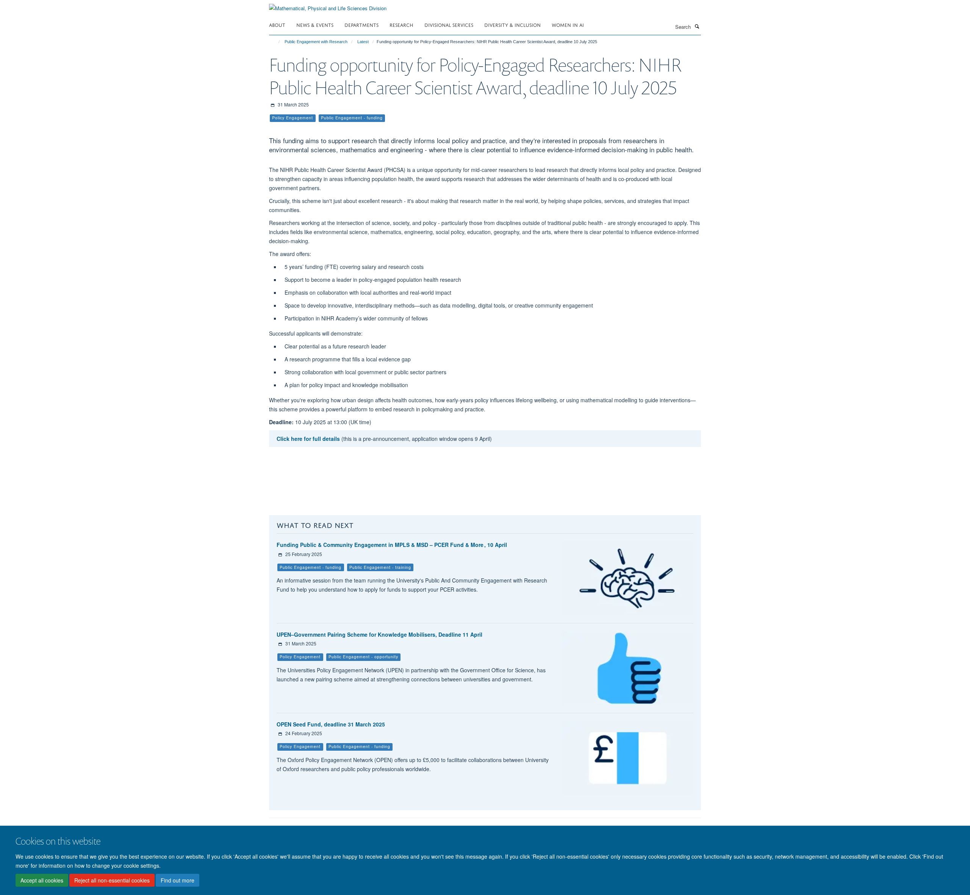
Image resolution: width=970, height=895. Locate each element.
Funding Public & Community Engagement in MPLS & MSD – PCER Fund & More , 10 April (392, 544)
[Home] (276, 41)
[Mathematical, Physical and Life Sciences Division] (327, 5)
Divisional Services (448, 24)
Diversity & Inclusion (512, 24)
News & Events (314, 24)
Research (401, 24)
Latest (363, 41)
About (277, 24)
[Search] (697, 26)
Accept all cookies (41, 880)
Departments (361, 24)
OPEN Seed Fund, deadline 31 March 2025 (331, 724)
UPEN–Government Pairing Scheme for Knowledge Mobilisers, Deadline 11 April (379, 634)
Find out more (177, 880)
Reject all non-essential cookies (112, 880)
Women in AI (568, 24)
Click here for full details (308, 438)
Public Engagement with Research (316, 41)
